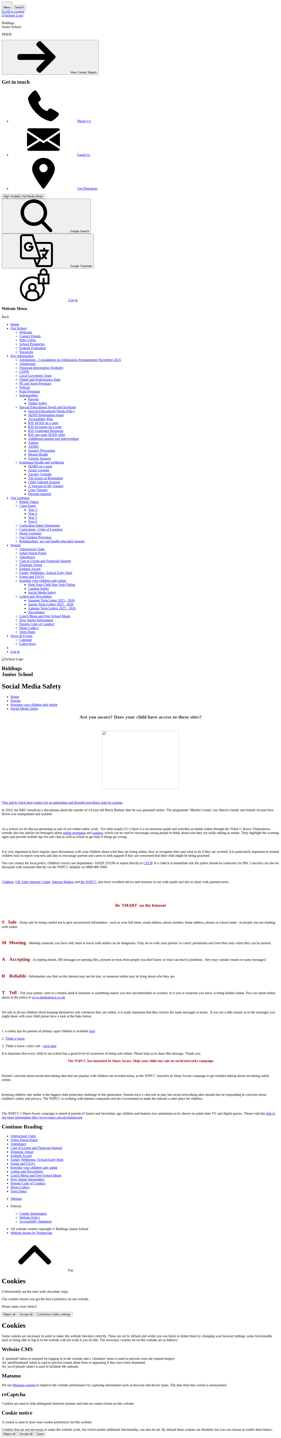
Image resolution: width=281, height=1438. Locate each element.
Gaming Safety (38, 588)
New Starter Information (36, 620)
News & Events (21, 636)
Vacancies (26, 352)
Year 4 (32, 513)
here (92, 1031)
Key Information (22, 356)
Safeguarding (28, 395)
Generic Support (39, 458)
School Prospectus (32, 344)
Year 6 (32, 521)
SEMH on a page (40, 466)
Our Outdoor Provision (35, 537)
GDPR (24, 372)
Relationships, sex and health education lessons (52, 541)
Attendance (27, 557)
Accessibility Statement (35, 1221)
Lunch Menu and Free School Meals (44, 616)
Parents (16, 545)
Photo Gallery (29, 628)
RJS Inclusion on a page (45, 427)
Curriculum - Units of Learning (41, 529)
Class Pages (27, 506)
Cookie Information (33, 1213)
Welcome (25, 332)
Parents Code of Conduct (36, 624)
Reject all (9, 1314)
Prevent (33, 399)
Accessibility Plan (40, 419)
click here (49, 1046)
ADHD (33, 446)
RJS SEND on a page (43, 423)
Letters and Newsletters (35, 596)
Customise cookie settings (54, 1314)
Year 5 (32, 517)
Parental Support (39, 494)
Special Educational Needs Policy (51, 411)
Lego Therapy (38, 490)
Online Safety (37, 403)
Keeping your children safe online (42, 581)
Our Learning (20, 498)
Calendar (25, 640)
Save (40, 1434)
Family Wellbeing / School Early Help (45, 573)
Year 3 (32, 510)
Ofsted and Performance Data (39, 379)
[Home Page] (12, 15)
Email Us (83, 155)
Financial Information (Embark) (41, 368)
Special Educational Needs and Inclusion (47, 407)
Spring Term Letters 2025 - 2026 (51, 604)
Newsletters (36, 612)
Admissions (27, 364)
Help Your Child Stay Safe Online (51, 584)
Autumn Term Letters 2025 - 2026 (52, 608)
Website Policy (29, 1217)
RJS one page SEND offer (46, 435)
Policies (24, 387)
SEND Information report (46, 415)
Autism (33, 443)
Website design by (31, 1233)
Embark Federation (32, 348)
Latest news (27, 644)
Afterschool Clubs (32, 549)
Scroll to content (13, 11)
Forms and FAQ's (31, 577)
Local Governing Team (35, 375)
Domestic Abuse (30, 565)
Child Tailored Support (44, 482)
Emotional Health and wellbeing (41, 462)
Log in (15, 651)
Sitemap (16, 1199)
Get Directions (87, 188)
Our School (19, 328)
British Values (29, 502)
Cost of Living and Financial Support (45, 561)
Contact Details (30, 336)
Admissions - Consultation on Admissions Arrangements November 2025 (70, 360)
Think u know (15, 1038)
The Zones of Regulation (45, 478)
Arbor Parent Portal (32, 553)
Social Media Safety (42, 592)
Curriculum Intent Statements (39, 525)
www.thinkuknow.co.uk (48, 997)
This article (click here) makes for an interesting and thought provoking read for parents (62, 802)
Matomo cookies (24, 1385)
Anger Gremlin (38, 470)
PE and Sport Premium (35, 383)
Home (15, 324)
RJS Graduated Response (45, 431)
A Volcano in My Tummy (46, 486)
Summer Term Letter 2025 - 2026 (51, 600)
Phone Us (84, 121)
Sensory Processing (41, 450)
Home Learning (30, 533)
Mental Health (38, 454)
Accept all (26, 1314)
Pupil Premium (29, 391)
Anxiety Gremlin (40, 474)
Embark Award (29, 569)
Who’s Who (27, 340)
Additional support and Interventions (53, 439)
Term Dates (27, 632)
